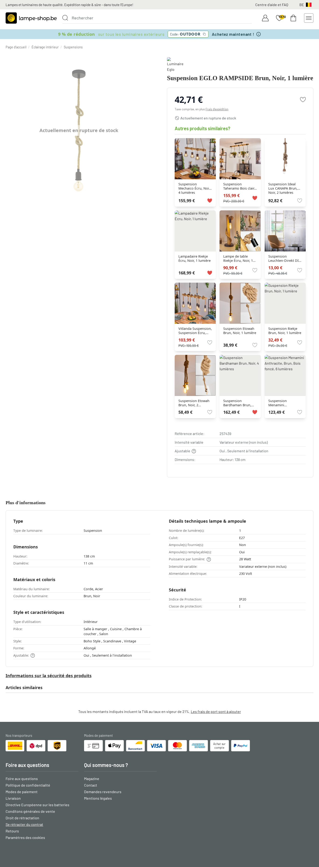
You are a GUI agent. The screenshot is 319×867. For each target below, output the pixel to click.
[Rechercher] (65, 18)
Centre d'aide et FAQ (271, 4)
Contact (90, 785)
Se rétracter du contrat (24, 824)
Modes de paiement (22, 791)
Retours (12, 831)
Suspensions (73, 47)
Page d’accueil (16, 47)
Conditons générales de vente (30, 811)
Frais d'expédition (217, 109)
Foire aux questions (22, 778)
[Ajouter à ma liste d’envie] (303, 99)
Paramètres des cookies (25, 837)
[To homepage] (31, 18)
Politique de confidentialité (28, 785)
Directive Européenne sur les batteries (37, 804)
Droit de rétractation (22, 818)
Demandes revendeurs (102, 791)
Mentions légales (98, 798)
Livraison (13, 798)
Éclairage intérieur (45, 47)
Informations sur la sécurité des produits (49, 675)
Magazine (91, 778)
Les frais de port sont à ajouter (216, 711)
